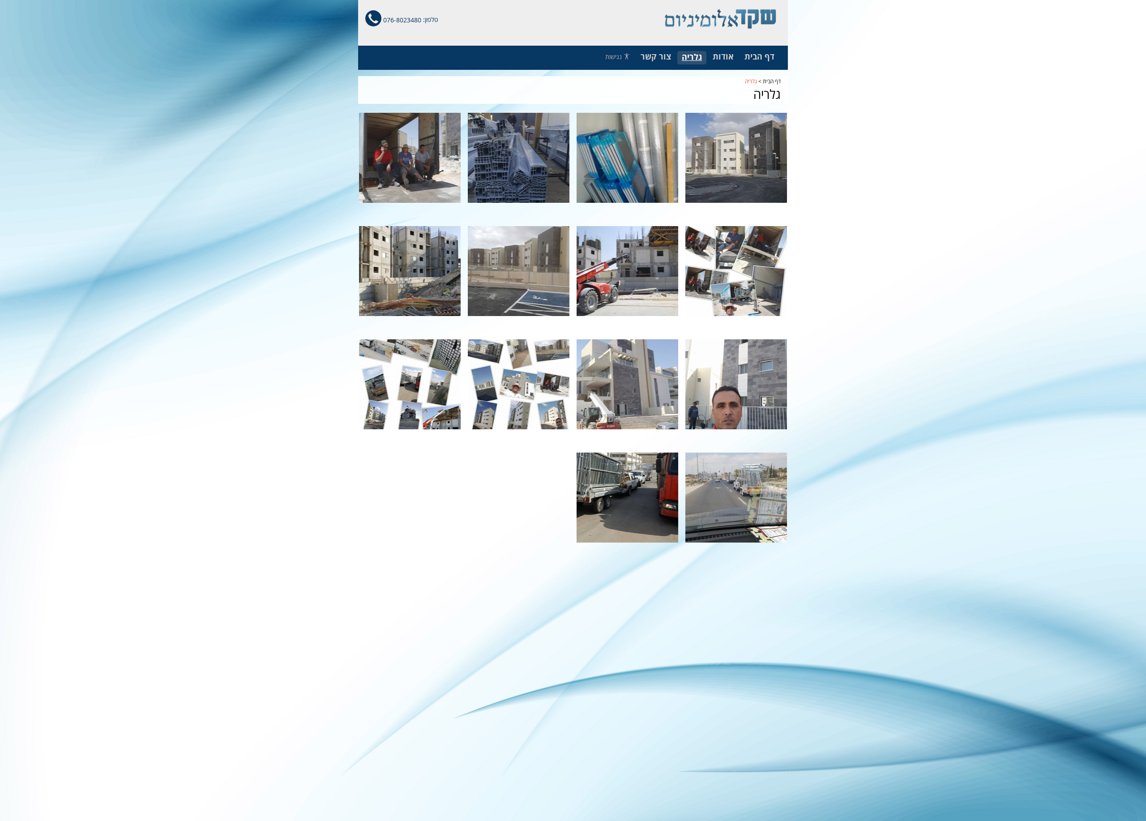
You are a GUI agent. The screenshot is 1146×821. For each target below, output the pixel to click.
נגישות (614, 57)
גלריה (751, 81)
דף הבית (772, 81)
